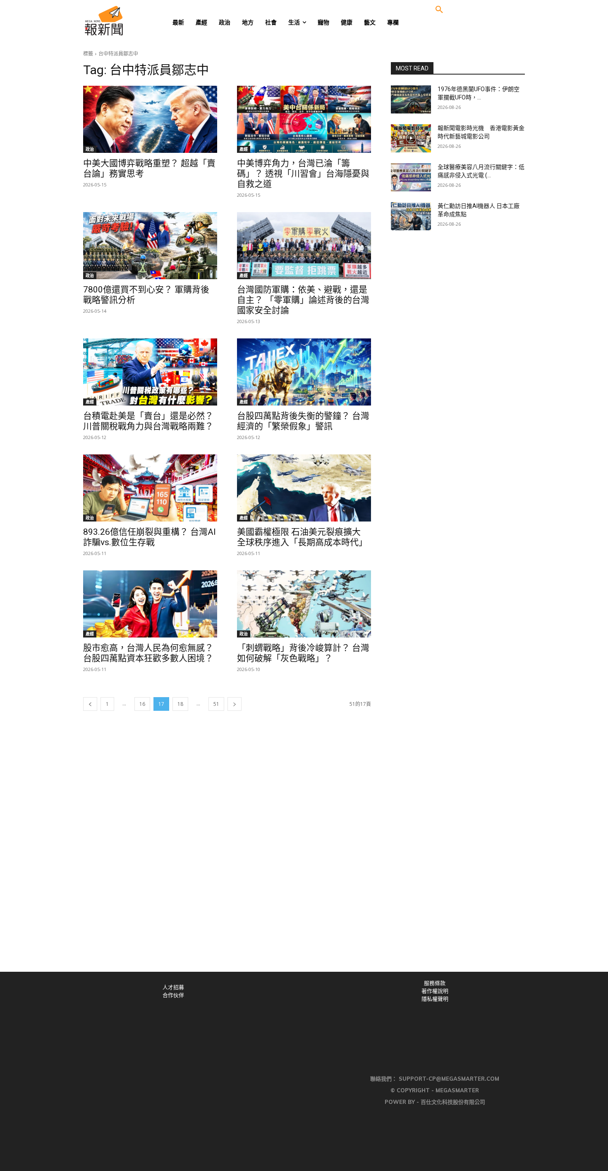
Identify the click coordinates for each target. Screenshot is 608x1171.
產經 (243, 149)
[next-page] (234, 704)
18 (180, 703)
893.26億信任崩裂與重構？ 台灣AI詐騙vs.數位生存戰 (149, 537)
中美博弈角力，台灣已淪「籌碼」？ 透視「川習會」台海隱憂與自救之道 (303, 173)
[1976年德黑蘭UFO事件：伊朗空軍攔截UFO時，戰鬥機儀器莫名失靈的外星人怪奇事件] (411, 99)
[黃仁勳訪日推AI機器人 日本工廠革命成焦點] (411, 216)
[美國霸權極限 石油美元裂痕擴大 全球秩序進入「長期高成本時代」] (304, 488)
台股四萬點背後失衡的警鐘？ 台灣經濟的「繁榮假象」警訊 (303, 421)
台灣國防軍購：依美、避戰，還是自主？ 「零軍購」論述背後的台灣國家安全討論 (303, 300)
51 (216, 703)
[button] (439, 10)
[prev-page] (90, 704)
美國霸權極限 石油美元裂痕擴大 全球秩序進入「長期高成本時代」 (302, 537)
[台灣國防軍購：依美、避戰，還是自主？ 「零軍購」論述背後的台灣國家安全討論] (304, 245)
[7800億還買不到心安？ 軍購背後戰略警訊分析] (150, 245)
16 (142, 703)
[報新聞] (131, 20)
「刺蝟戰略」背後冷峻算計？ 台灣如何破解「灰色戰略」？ (303, 653)
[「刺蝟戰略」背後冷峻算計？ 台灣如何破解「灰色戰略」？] (304, 603)
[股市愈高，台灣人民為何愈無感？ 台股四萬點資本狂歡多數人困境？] (150, 603)
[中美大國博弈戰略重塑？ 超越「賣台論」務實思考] (150, 119)
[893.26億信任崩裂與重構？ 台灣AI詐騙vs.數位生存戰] (150, 488)
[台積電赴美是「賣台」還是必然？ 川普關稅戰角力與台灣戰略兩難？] (150, 372)
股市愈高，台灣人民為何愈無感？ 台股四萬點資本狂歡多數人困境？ (148, 653)
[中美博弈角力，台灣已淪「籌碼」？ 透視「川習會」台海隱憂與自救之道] (304, 119)
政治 (90, 149)
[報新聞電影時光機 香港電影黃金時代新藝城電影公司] (411, 138)
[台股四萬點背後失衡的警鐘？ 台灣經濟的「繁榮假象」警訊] (304, 372)
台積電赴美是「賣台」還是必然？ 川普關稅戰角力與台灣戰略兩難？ (148, 421)
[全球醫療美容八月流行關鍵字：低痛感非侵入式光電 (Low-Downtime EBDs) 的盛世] (411, 177)
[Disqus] (304, 857)
